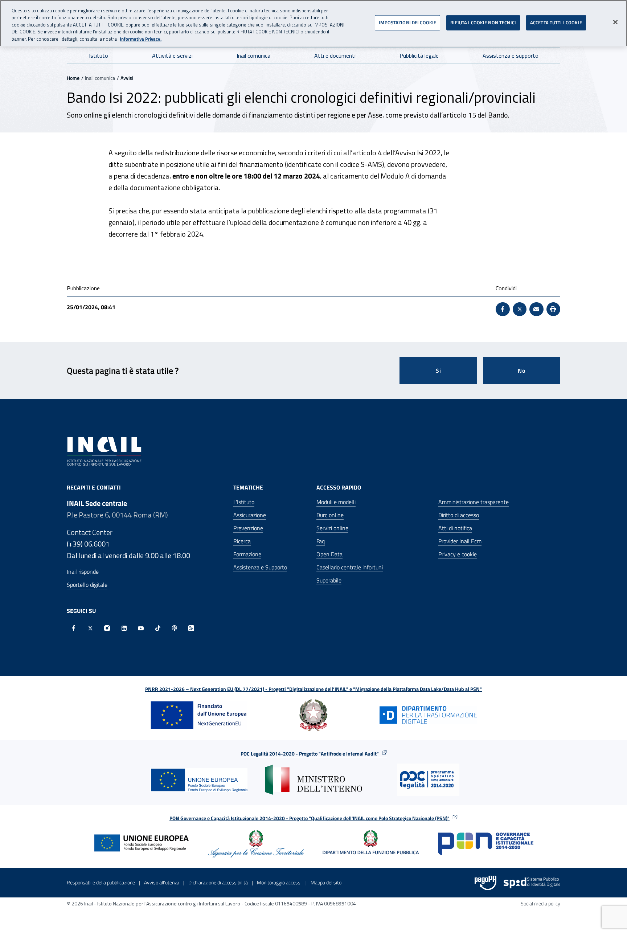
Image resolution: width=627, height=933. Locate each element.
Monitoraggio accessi (279, 882)
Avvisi (126, 78)
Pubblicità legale (419, 55)
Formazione (247, 554)
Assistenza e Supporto (260, 567)
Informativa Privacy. (140, 39)
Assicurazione (249, 515)
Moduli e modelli (336, 502)
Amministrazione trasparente (473, 502)
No (521, 370)
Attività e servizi (172, 55)
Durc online (330, 515)
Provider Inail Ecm (459, 541)
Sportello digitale (87, 584)
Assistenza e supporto (510, 55)
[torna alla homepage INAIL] (105, 450)
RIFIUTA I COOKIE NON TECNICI (483, 22)
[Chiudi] (615, 22)
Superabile (328, 580)
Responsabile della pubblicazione (101, 882)
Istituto (98, 55)
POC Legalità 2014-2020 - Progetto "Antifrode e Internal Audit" (310, 753)
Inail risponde (83, 571)
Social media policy (540, 903)
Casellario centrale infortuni (349, 567)
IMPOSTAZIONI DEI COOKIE (407, 22)
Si (438, 370)
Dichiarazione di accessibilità (218, 882)
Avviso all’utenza (161, 882)
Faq (320, 541)
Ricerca (242, 541)
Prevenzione (248, 528)
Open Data (329, 554)
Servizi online (332, 528)
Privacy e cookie (457, 554)
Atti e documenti (335, 55)
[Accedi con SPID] (532, 882)
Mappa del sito (326, 882)
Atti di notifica (455, 528)
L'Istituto (243, 502)
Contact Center (89, 532)
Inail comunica (253, 55)
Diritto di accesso (458, 515)
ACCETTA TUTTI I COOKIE (556, 22)
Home (73, 78)
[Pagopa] (485, 883)
